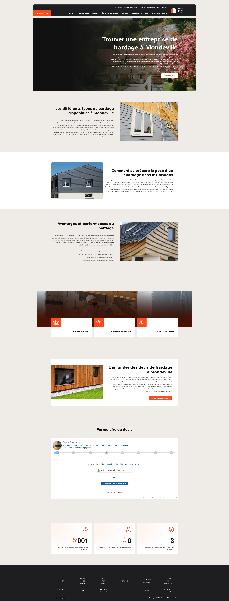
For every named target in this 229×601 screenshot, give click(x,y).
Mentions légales (60, 598)
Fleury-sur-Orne (61, 590)
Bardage (125, 13)
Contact (71, 13)
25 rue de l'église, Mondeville (127, 7)
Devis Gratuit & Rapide (162, 398)
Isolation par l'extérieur (160, 13)
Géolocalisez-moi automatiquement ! (115, 484)
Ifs (125, 590)
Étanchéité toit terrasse (110, 13)
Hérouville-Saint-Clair (104, 590)
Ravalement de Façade (140, 13)
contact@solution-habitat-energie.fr (155, 7)
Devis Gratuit (43, 13)
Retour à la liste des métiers (115, 492)
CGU (144, 497)
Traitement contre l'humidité (88, 13)
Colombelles (146, 590)
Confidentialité (149, 497)
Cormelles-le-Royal (168, 590)
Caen (82, 590)
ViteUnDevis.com (163, 497)
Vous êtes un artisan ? (172, 497)
